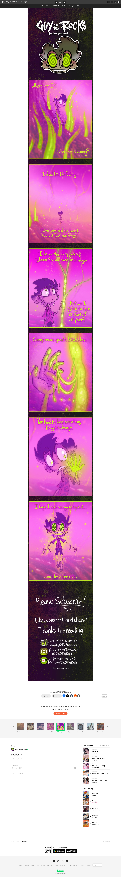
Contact (89, 865)
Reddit (75, 695)
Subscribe (108, 2)
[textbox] (44, 760)
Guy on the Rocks (12, 2)
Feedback (26, 865)
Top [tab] (13, 773)
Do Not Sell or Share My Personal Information (67, 865)
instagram (58, 861)
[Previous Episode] (56, 2)
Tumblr (71, 695)
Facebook (112, 2)
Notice (12, 841)
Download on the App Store (71, 851)
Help (32, 865)
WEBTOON (3, 2)
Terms (37, 865)
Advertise (50, 865)
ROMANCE (103, 745)
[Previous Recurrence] (13, 727)
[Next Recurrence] (107, 727)
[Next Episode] (64, 2)
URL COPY (118, 2)
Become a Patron (60, 713)
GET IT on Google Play (59, 851)
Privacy (43, 865)
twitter (62, 861)
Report (104, 696)
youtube (67, 861)
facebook (54, 861)
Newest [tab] (20, 773)
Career (82, 865)
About (20, 865)
